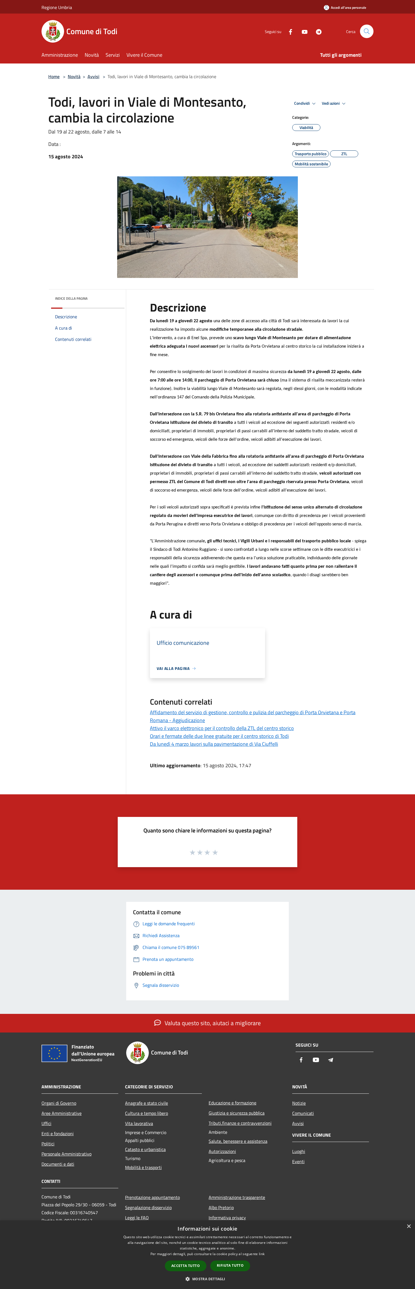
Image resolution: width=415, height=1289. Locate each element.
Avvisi (93, 76)
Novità (74, 76)
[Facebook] (288, 31)
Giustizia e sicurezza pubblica (237, 1113)
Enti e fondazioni (58, 1133)
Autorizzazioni (222, 1151)
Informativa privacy (227, 1217)
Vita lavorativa (139, 1123)
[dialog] (207, 1254)
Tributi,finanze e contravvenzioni (240, 1123)
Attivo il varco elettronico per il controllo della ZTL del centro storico (222, 728)
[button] (207, 1278)
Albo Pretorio (221, 1207)
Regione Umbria (57, 7)
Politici (48, 1143)
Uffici (46, 1123)
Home (54, 76)
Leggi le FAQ (137, 1217)
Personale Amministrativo (66, 1153)
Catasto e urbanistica (145, 1149)
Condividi (302, 103)
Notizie (299, 1103)
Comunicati (303, 1113)
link (262, 1253)
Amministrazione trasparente (237, 1197)
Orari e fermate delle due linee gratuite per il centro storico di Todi (219, 736)
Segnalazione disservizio (148, 1207)
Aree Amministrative (62, 1113)
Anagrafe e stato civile (146, 1103)
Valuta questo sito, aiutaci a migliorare (212, 1022)
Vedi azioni (331, 103)
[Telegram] (316, 31)
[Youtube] (302, 31)
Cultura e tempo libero (146, 1113)
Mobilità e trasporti (143, 1167)
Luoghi (298, 1151)
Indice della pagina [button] (71, 298)
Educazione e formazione (232, 1102)
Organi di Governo (59, 1103)
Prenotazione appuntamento (152, 1197)
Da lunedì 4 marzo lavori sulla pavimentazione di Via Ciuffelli (214, 744)
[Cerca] (367, 31)
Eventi (298, 1161)
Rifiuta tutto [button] (230, 1265)
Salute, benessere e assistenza (238, 1141)
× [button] (409, 1226)
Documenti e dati (58, 1164)
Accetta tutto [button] (185, 1265)
